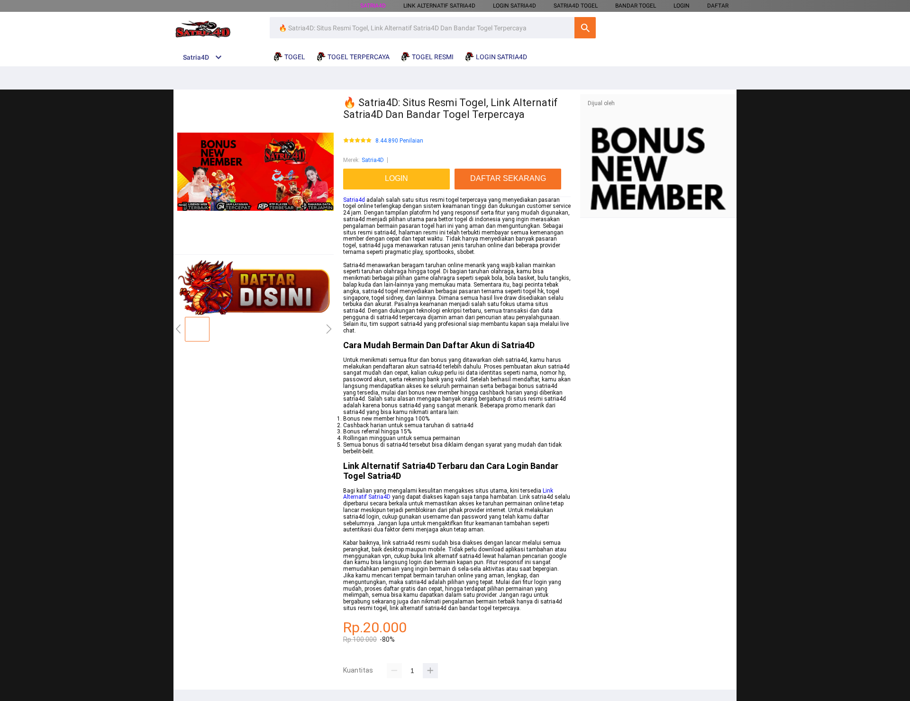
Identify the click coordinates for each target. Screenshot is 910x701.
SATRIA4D (373, 5)
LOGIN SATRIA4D (514, 5)
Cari (585, 27)
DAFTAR (717, 5)
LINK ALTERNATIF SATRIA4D (439, 5)
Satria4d (354, 200)
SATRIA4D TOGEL (576, 5)
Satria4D (373, 160)
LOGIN (681, 5)
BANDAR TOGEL (635, 5)
